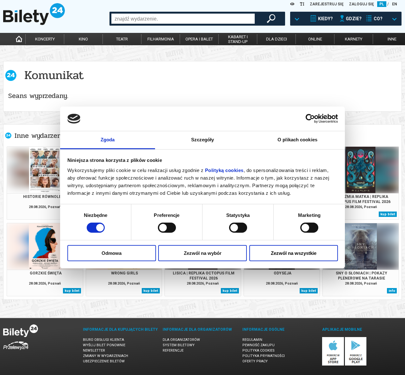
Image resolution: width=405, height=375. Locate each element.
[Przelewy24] (15, 351)
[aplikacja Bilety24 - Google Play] (356, 364)
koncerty (45, 39)
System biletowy (179, 345)
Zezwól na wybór (202, 253)
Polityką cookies (224, 170)
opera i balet (199, 39)
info (392, 291)
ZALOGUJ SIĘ (361, 4)
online (315, 39)
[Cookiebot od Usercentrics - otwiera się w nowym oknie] (310, 118)
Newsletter (94, 350)
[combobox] (183, 19)
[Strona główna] (34, 23)
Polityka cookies (258, 350)
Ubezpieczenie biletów (104, 361)
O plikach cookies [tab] (297, 139)
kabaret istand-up (238, 39)
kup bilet (387, 214)
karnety (353, 39)
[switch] (167, 228)
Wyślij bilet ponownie (104, 345)
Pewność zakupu (258, 345)
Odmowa (112, 253)
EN (394, 4)
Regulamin (252, 340)
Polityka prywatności (263, 356)
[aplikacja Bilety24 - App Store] (333, 364)
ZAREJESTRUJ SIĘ (327, 4)
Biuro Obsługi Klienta (103, 340)
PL (381, 4)
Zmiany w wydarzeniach (105, 356)
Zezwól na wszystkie (293, 253)
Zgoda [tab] (108, 139)
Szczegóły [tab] (202, 139)
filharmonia (160, 39)
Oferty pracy (255, 361)
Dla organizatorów (181, 340)
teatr (122, 39)
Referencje (173, 350)
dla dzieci (276, 39)
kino (83, 39)
